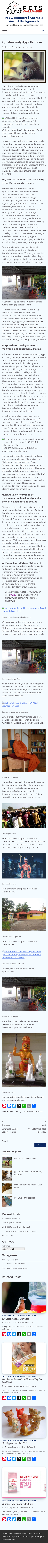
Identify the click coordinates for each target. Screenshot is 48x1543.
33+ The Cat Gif (7, 1235)
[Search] (43, 31)
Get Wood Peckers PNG (25, 1158)
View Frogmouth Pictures (11, 1223)
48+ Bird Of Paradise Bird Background (16, 1227)
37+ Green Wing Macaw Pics (15, 1319)
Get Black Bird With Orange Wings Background (19, 1231)
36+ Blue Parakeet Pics (24, 1198)
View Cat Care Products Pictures (17, 1504)
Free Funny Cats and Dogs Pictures (27, 1111)
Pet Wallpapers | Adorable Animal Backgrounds (24, 19)
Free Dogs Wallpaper (10, 1259)
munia (13, 595)
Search (5, 1141)
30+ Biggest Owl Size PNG (14, 1443)
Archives (6, 1246)
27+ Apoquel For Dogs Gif (11, 1218)
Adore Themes (8, 1539)
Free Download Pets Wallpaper (13, 1264)
